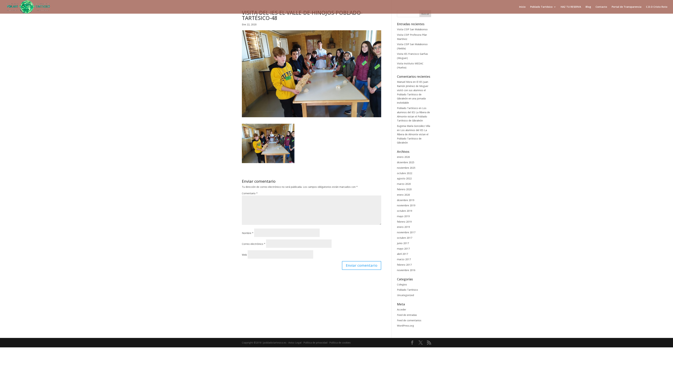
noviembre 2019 (406, 205)
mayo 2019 (403, 216)
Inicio (522, 7)
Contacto (601, 7)
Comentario (250, 193)
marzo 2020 (404, 184)
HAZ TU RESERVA (571, 7)
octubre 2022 (404, 173)
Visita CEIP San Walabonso (412, 29)
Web (244, 254)
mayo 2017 (403, 248)
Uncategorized (405, 295)
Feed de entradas (407, 315)
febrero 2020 (404, 189)
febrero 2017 (404, 264)
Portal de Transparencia (626, 7)
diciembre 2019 (405, 200)
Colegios (402, 284)
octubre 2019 (404, 210)
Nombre (247, 233)
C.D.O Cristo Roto (656, 7)
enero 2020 (403, 194)
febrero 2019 (404, 221)
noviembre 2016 (406, 270)
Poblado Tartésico (541, 7)
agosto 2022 (404, 178)
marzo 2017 (404, 259)
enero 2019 (403, 227)
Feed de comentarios (409, 320)
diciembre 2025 (405, 162)
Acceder (401, 309)
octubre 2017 (404, 237)
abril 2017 (402, 253)
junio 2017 (403, 243)
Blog (588, 7)
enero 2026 (403, 157)
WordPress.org (405, 325)
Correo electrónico (253, 244)
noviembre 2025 (406, 167)
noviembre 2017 (406, 232)
